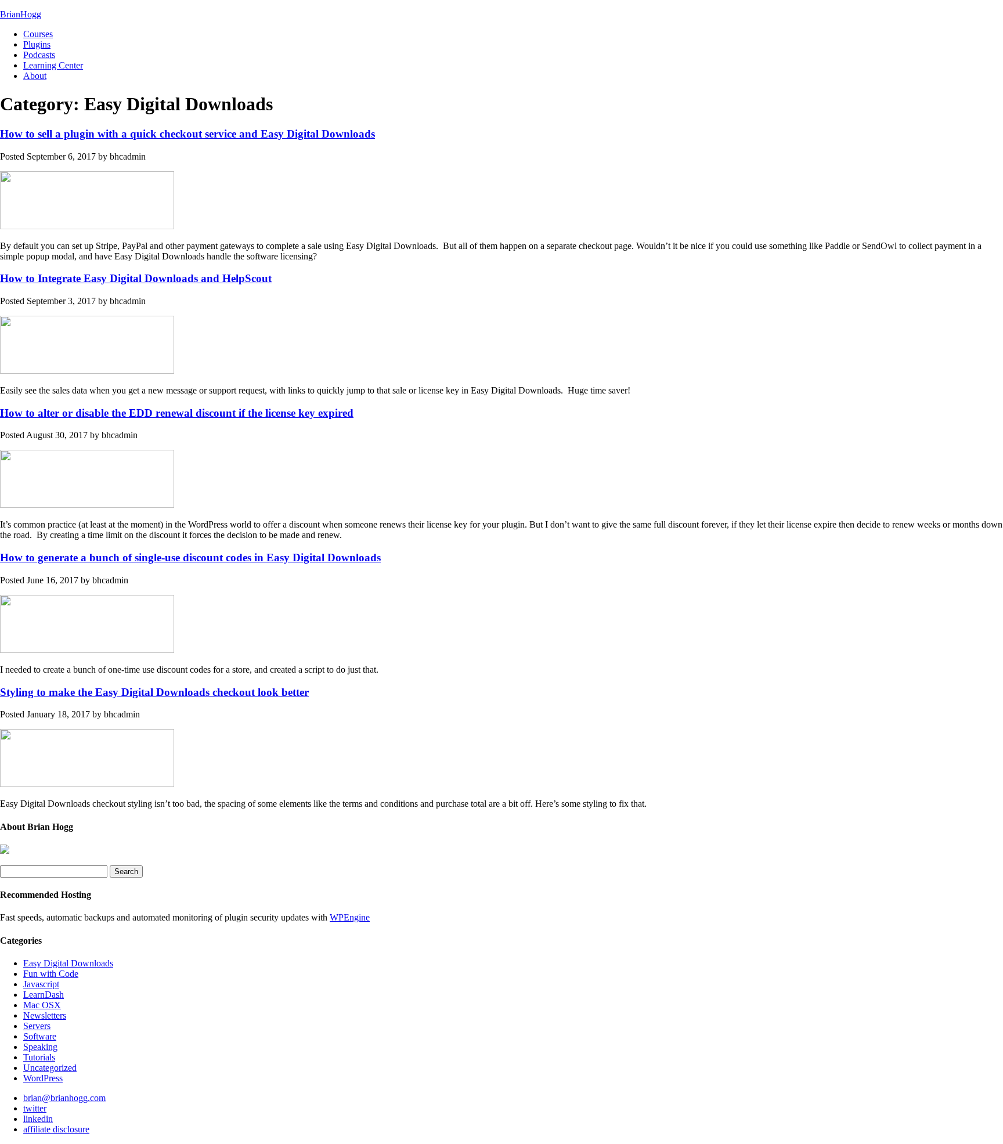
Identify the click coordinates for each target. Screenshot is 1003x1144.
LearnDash (43, 994)
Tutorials (39, 1057)
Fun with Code (50, 974)
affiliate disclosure (56, 1129)
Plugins (36, 44)
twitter (34, 1108)
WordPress (43, 1078)
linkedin (38, 1119)
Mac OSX (42, 1005)
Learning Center (53, 65)
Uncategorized (50, 1068)
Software (39, 1036)
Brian (20, 14)
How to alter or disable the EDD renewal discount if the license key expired (176, 413)
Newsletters (44, 1015)
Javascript (41, 984)
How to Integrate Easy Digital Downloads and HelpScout (136, 278)
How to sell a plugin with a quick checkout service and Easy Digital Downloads (187, 134)
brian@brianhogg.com (64, 1098)
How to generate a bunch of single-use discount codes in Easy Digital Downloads (190, 557)
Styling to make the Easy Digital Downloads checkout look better (154, 692)
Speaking (40, 1047)
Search (126, 871)
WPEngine (350, 917)
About (34, 76)
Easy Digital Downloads (68, 963)
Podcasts (39, 55)
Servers (36, 1026)
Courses (38, 34)
